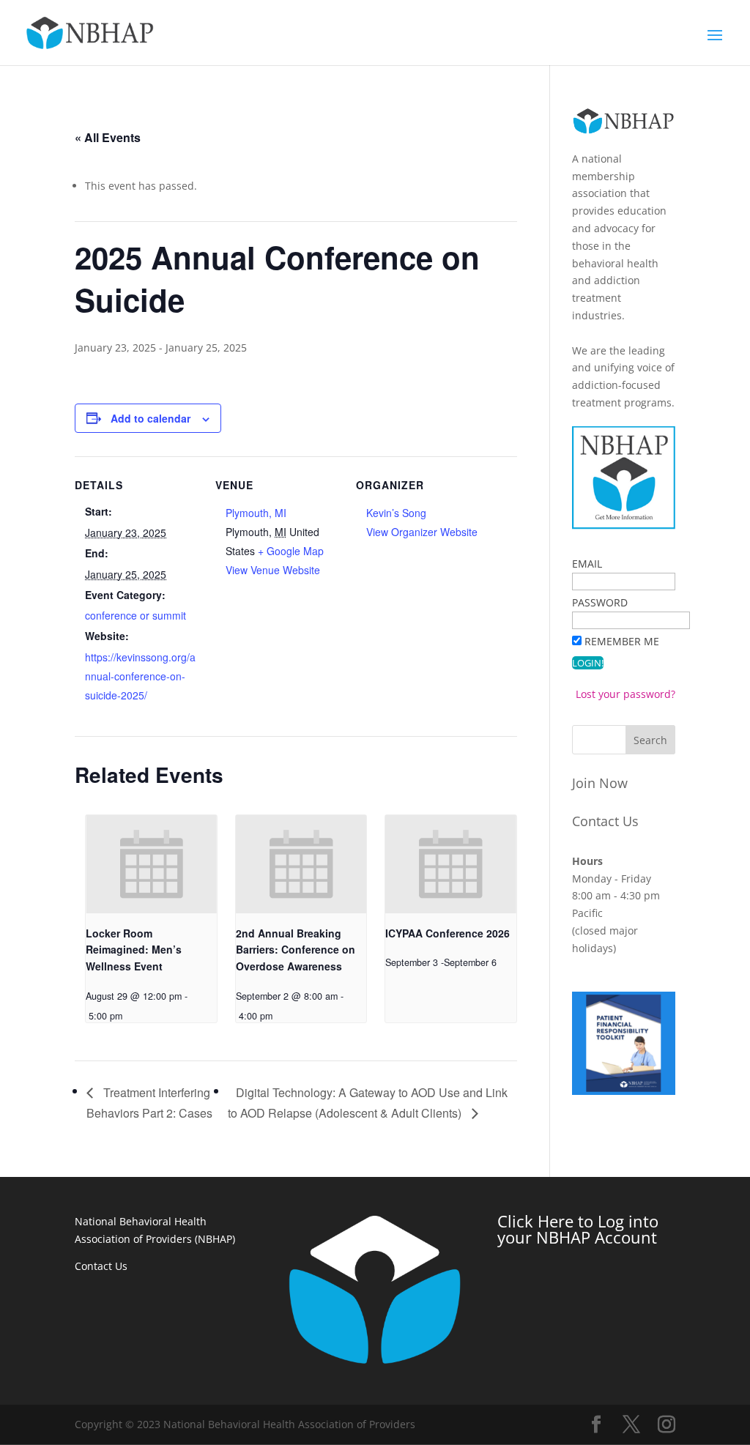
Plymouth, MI (256, 512)
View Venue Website (273, 569)
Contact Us (605, 821)
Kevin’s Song (396, 512)
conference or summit (135, 615)
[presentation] (151, 864)
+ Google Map (291, 550)
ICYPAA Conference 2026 (447, 933)
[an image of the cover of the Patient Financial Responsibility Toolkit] (623, 1091)
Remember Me (621, 641)
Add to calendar (150, 418)
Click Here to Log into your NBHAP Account (577, 1229)
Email (587, 564)
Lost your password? (625, 694)
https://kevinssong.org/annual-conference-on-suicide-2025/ (140, 676)
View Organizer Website (422, 531)
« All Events (108, 137)
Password (600, 602)
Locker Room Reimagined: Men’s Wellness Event (134, 949)
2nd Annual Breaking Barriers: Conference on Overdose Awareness (295, 949)
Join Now (600, 783)
